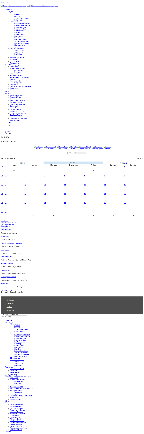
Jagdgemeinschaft (16, 75)
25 (2, 194)
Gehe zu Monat (84, 149)
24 (2, 185)
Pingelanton (18, 36)
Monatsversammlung (8, 222)
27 (85, 203)
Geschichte (14, 22)
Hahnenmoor (19, 34)
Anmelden (10, 310)
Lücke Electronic (16, 117)
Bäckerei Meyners (16, 102)
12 (65, 185)
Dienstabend (5, 226)
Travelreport (14, 63)
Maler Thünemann (16, 95)
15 (125, 185)
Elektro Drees (15, 108)
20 (85, 194)
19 (65, 194)
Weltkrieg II (18, 32)
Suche (107, 149)
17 (25, 194)
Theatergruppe (15, 90)
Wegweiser (18, 83)
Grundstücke (19, 16)
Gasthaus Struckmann (18, 113)
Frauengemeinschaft (17, 68)
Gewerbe (8, 93)
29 (125, 203)
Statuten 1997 (19, 52)
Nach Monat (49, 149)
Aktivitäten (13, 59)
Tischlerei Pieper (16, 97)
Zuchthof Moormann (17, 99)
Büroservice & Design (17, 104)
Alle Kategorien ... (7, 290)
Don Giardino (14, 106)
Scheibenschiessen (17, 49)
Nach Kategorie (97, 149)
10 (25, 185)
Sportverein (14, 88)
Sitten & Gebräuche (21, 40)
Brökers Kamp (24, 18)
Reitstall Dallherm (16, 120)
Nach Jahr (38, 149)
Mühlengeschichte (20, 45)
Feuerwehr (14, 66)
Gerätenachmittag (7, 224)
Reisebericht (14, 61)
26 (2, 203)
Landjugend (14, 84)
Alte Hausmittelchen (21, 41)
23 (2, 176)
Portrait (17, 14)
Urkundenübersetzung (22, 25)
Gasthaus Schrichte (17, 111)
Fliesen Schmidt (15, 110)
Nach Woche (62, 149)
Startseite (8, 9)
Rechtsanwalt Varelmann (19, 118)
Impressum (11, 303)
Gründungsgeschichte (22, 23)
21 (105, 194)
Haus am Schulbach (17, 58)
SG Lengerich (15, 47)
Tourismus (9, 56)
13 (85, 185)
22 (2, 167)
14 (105, 185)
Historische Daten (20, 29)
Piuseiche (17, 38)
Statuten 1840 (19, 50)
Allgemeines (18, 70)
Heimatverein (14, 74)
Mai (26, 162)
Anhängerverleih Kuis (17, 101)
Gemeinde (9, 11)
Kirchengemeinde (16, 81)
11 (45, 185)
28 (105, 203)
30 (5, 212)
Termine (8, 122)
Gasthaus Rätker (16, 115)
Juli (120, 162)
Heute (73, 149)
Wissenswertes (15, 13)
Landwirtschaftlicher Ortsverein (21, 86)
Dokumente (18, 20)
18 (45, 194)
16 (5, 194)
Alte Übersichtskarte (21, 43)
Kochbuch (17, 72)
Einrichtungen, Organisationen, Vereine (19, 65)
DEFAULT (4, 221)
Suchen (3, 126)
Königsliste (18, 54)
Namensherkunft (20, 27)
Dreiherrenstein (19, 31)
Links (7, 92)
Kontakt (9, 307)
